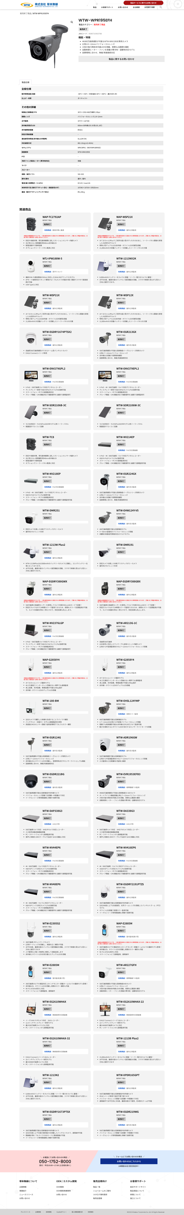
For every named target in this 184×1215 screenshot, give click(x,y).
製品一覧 (96, 1187)
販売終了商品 (25, 13)
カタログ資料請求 (100, 1194)
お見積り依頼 (149, 7)
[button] (161, 7)
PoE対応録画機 (58, 382)
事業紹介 (22, 1190)
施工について (135, 1198)
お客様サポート (107, 7)
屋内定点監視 (57, 787)
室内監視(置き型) (132, 936)
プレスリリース (25, 1212)
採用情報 (48, 1212)
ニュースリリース (26, 1194)
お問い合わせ (123, 7)
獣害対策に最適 (58, 230)
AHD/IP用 (56, 824)
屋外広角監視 (131, 230)
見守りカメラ (57, 271)
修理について (135, 1194)
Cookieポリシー (62, 1212)
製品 (95, 7)
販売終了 (83, 29)
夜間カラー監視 (132, 714)
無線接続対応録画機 (60, 1015)
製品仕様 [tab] (25, 82)
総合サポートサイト (138, 1187)
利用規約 (90, 1212)
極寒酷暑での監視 (132, 787)
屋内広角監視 (131, 1088)
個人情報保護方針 (77, 1212)
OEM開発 (60, 1187)
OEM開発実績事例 (63, 1190)
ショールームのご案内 (102, 1190)
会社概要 (136, 7)
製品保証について (137, 1190)
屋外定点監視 (131, 345)
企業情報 (22, 1187)
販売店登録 (97, 1198)
